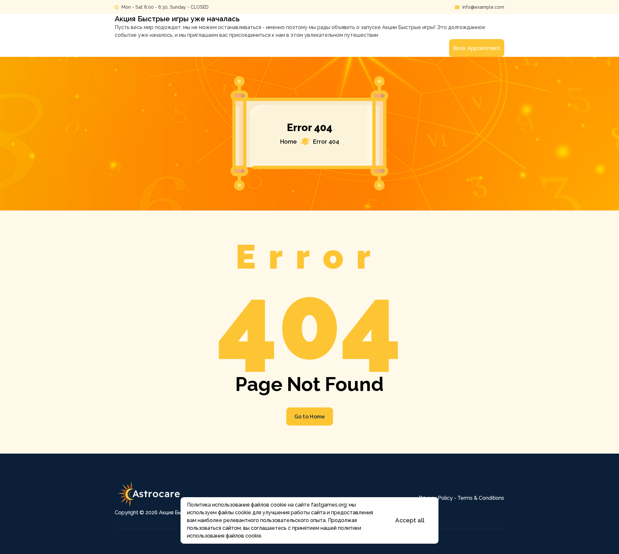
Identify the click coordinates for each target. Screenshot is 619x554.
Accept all (409, 520)
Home (288, 141)
